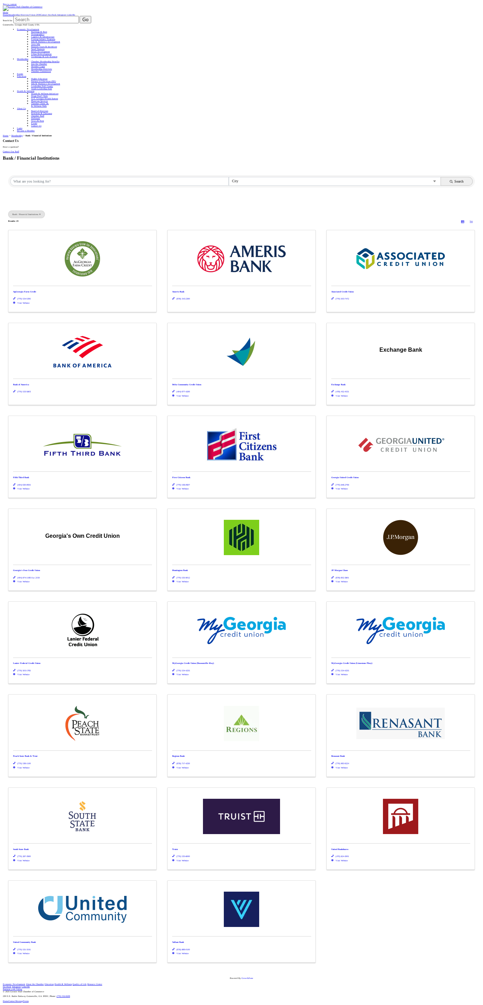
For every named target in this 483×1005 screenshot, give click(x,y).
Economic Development (28, 29)
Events (20, 73)
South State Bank (21, 849)
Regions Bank (178, 756)
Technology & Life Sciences (44, 56)
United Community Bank (24, 942)
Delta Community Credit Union (186, 384)
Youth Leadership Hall (41, 88)
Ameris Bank (178, 292)
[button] (462, 221)
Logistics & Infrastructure (42, 36)
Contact (43, 14)
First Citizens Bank (181, 477)
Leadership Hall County (42, 86)
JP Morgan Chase (339, 570)
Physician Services (39, 101)
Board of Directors (39, 110)
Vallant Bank (178, 942)
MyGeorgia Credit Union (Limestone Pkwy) (351, 663)
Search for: (8, 20)
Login (19, 128)
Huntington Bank (180, 570)
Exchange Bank (338, 384)
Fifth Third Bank (21, 477)
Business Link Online (12, 989)
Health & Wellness (25, 91)
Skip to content (10, 4)
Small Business (38, 49)
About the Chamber (35, 984)
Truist (175, 849)
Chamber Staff (37, 115)
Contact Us (36, 125)
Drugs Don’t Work (39, 96)
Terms (26, 1001)
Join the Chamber (39, 64)
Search (459, 181)
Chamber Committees (41, 71)
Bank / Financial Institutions (25, 214)
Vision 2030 (34, 14)
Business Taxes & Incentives (44, 46)
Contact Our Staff (11, 151)
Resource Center (94, 984)
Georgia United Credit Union (345, 477)
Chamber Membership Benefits (45, 61)
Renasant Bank (338, 756)
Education (21, 76)
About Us (21, 108)
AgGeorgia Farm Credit (24, 292)
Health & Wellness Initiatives (44, 93)
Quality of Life (79, 984)
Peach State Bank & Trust (25, 756)
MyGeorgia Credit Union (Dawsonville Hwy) (193, 663)
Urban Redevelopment (41, 54)
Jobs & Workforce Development (45, 41)
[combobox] (335, 181)
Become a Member (26, 130)
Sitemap (19, 1001)
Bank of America (21, 384)
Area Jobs (35, 44)
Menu (5, 12)
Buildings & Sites (39, 31)
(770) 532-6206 (63, 996)
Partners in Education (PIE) (43, 81)
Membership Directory (18, 14)
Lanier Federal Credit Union (26, 663)
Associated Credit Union (342, 292)
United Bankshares (339, 849)
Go (85, 19)
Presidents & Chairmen (41, 113)
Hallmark (35, 118)
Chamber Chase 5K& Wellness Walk (40, 104)
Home (5, 14)
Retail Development (40, 51)
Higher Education (39, 78)
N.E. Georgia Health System (44, 98)
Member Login (38, 66)
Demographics (37, 34)
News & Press (37, 120)
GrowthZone (247, 978)
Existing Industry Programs (43, 39)
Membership (22, 59)
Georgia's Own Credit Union (26, 570)
